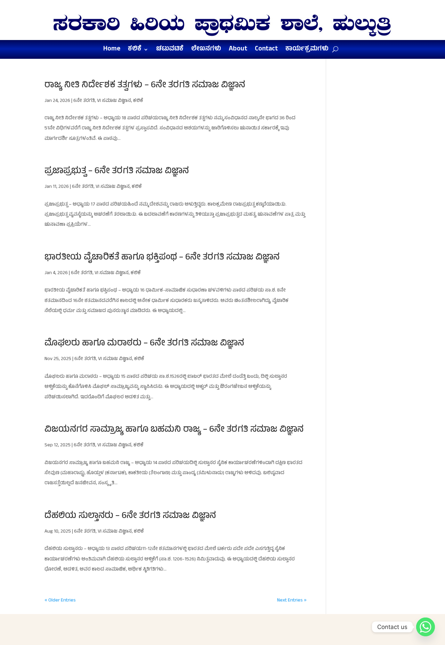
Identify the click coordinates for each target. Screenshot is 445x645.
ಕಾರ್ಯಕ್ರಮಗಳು (307, 51)
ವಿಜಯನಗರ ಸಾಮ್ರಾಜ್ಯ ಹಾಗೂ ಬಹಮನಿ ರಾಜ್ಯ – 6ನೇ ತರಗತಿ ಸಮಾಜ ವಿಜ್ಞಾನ (174, 430)
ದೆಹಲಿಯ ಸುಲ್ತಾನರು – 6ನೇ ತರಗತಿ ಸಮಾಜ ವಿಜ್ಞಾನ (130, 516)
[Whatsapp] (425, 627)
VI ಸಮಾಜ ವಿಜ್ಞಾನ (114, 101)
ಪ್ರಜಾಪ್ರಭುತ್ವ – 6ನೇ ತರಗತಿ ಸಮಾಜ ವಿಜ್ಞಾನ (116, 171)
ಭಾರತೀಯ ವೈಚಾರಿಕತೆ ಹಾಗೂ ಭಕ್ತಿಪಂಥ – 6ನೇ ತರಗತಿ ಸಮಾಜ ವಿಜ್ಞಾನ (162, 257)
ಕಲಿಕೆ (134, 51)
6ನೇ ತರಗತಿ (84, 101)
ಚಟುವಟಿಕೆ (170, 51)
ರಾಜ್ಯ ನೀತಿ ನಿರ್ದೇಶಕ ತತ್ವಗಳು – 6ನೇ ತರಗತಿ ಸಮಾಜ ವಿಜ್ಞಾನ (144, 85)
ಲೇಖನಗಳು (206, 51)
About (238, 51)
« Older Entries (60, 601)
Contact (266, 51)
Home (111, 51)
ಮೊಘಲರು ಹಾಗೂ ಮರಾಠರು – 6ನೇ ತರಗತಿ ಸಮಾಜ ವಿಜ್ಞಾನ (144, 343)
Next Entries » (292, 601)
